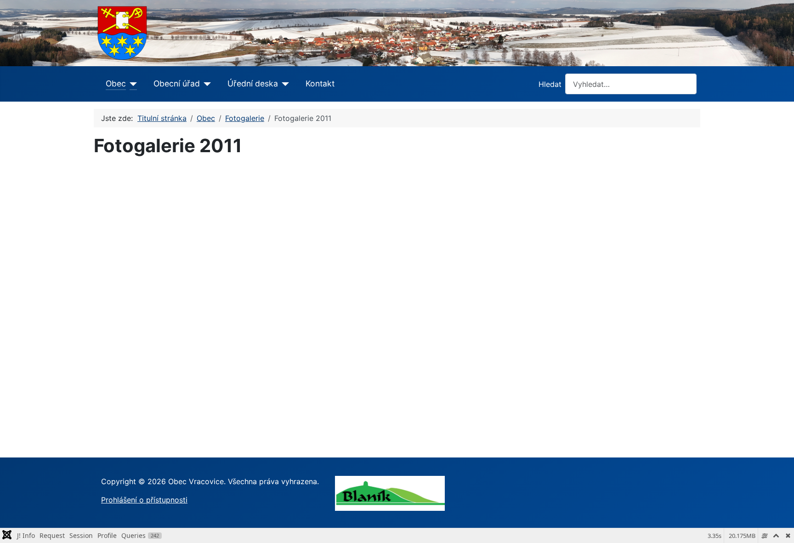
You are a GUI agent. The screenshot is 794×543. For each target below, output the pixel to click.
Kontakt (320, 83)
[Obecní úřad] (205, 84)
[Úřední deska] (283, 84)
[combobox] (631, 84)
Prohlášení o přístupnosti (144, 499)
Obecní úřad (176, 83)
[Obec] (131, 84)
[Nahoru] (778, 526)
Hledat (550, 84)
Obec (116, 83)
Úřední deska (252, 83)
